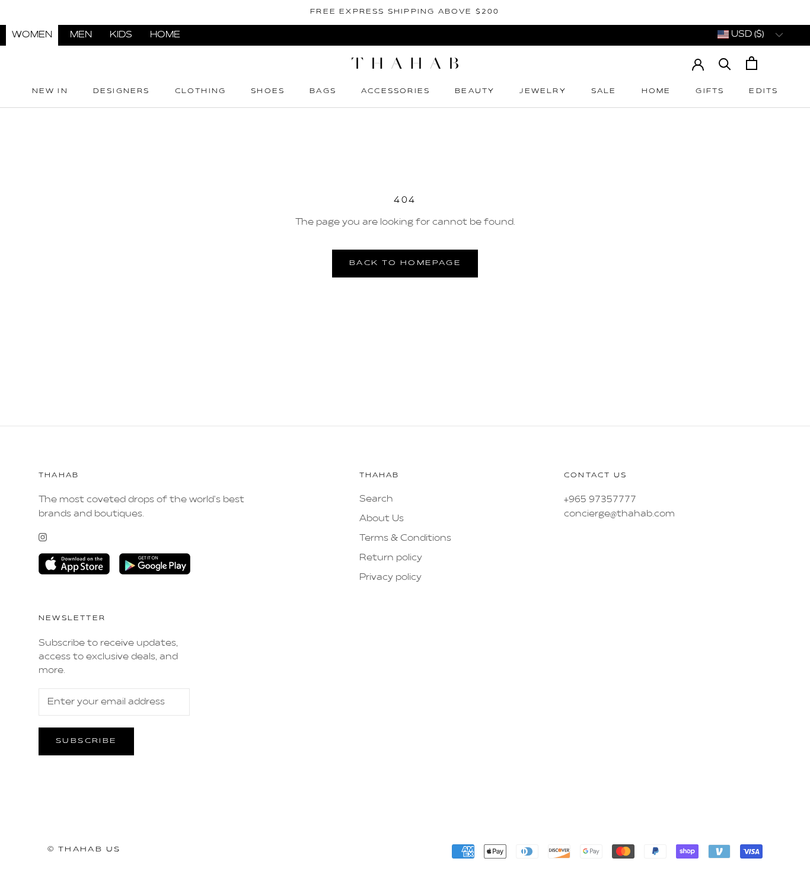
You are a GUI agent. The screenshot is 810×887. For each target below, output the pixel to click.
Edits (763, 91)
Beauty (475, 91)
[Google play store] (154, 564)
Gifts (710, 91)
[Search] (725, 63)
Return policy (390, 558)
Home (656, 91)
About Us (381, 519)
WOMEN (32, 35)
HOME (165, 35)
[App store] (74, 564)
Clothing (201, 91)
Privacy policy (390, 577)
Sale (604, 91)
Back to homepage (405, 263)
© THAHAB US (83, 849)
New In (50, 91)
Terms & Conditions (405, 538)
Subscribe (86, 741)
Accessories (395, 91)
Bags (323, 91)
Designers (121, 91)
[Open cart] (751, 63)
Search (376, 499)
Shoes (268, 91)
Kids (121, 35)
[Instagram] (43, 537)
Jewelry (542, 91)
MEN (81, 35)
